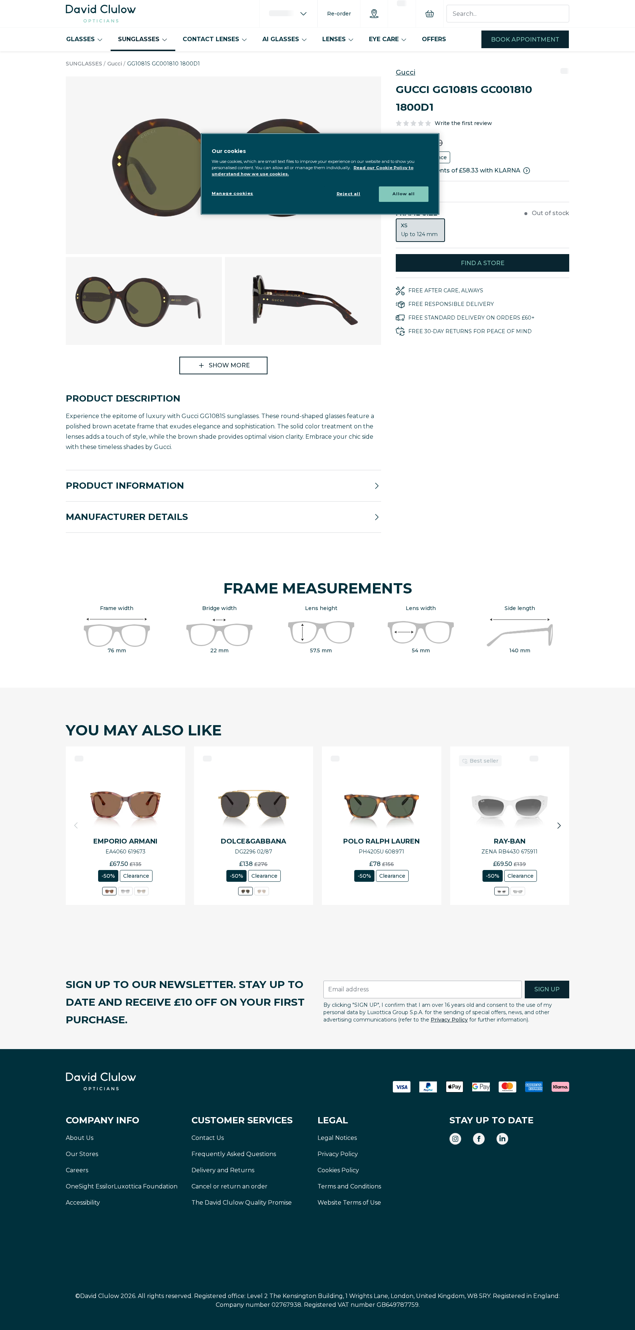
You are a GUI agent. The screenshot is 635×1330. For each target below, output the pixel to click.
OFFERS (434, 39)
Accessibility (83, 1202)
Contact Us (207, 1137)
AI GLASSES (280, 39)
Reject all (348, 193)
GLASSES (80, 39)
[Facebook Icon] (479, 1139)
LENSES (334, 39)
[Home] (101, 13)
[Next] (559, 825)
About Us (79, 1137)
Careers (77, 1170)
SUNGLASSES (138, 39)
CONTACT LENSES (211, 39)
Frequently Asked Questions (233, 1154)
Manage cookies (232, 193)
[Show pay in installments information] (526, 170)
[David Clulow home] (121, 1081)
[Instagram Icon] (455, 1139)
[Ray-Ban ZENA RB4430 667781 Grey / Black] (517, 891)
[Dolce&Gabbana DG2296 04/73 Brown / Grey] (261, 891)
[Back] (76, 825)
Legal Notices (337, 1137)
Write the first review (463, 123)
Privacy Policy (449, 1019)
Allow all (403, 193)
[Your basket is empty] (430, 13)
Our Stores (82, 1154)
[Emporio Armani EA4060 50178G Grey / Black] (125, 891)
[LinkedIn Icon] (502, 1139)
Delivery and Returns (222, 1170)
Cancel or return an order (229, 1186)
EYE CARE (384, 39)
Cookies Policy (338, 1170)
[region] (320, 174)
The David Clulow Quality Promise (241, 1202)
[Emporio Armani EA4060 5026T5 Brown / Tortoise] (141, 891)
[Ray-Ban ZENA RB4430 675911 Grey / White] (501, 891)
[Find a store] (374, 13)
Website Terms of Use (349, 1202)
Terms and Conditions (349, 1186)
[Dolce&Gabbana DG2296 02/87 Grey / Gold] (245, 891)
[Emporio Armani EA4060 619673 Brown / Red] (109, 891)
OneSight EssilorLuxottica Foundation (121, 1186)
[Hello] (288, 13)
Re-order (339, 13)
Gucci (114, 63)
